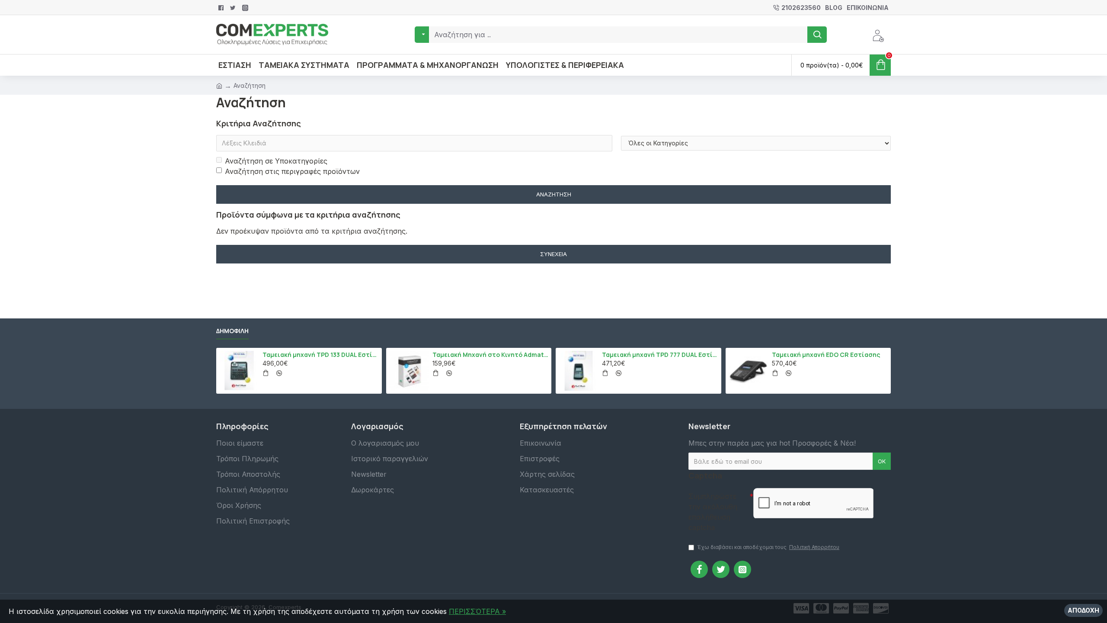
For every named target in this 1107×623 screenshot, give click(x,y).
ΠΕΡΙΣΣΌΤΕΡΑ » (477, 611)
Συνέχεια (553, 253)
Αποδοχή (1083, 610)
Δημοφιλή (232, 331)
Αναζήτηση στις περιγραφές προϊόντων (292, 171)
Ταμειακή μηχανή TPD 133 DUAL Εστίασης (320, 355)
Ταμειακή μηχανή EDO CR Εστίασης (826, 355)
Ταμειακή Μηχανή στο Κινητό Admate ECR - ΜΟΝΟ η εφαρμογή (490, 355)
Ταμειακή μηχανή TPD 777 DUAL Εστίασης (660, 355)
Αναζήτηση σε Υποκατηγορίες (276, 161)
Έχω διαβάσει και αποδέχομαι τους (768, 547)
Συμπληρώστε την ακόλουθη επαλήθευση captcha (712, 512)
